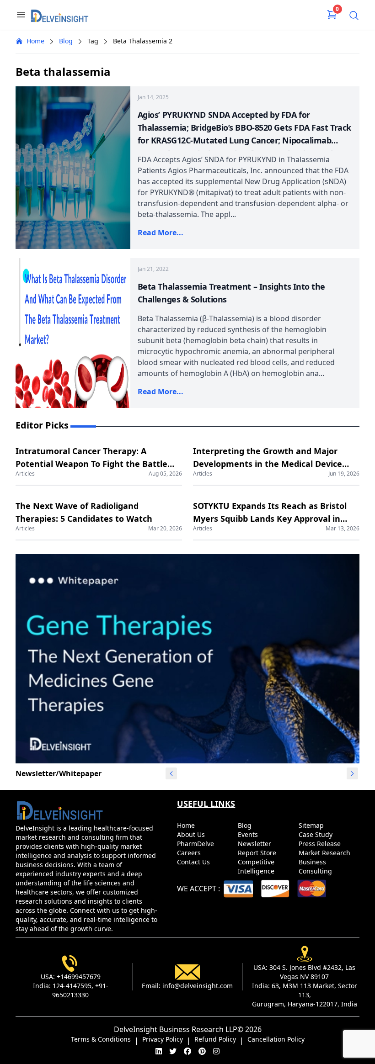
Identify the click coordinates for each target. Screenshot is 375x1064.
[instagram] (216, 1051)
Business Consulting (316, 866)
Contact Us (194, 862)
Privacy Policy (162, 1039)
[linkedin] (159, 1051)
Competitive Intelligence (257, 866)
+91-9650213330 (80, 990)
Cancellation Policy (276, 1039)
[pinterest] (202, 1051)
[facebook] (187, 1051)
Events (249, 834)
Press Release (321, 843)
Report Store (258, 852)
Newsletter (255, 843)
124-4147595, (73, 985)
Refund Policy (215, 1039)
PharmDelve (196, 843)
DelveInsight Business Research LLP (175, 1029)
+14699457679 (79, 976)
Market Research (325, 852)
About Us (192, 834)
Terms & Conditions (101, 1039)
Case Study (316, 834)
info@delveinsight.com (197, 985)
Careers (190, 852)
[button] (352, 773)
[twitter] (173, 1051)
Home (35, 41)
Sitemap (312, 825)
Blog (66, 41)
